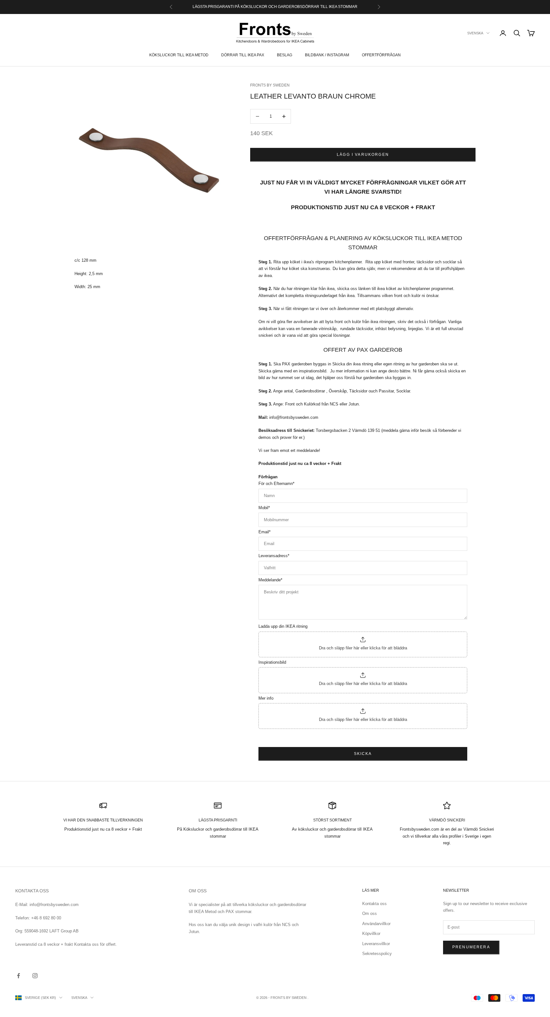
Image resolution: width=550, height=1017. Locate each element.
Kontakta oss (374, 903)
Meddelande (270, 580)
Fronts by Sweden (270, 85)
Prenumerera (471, 947)
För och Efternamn (276, 483)
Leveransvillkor (376, 943)
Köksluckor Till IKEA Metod (178, 55)
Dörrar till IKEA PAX (242, 55)
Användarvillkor (376, 923)
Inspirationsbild (272, 662)
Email (264, 531)
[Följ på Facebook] (18, 975)
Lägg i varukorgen (363, 154)
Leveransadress (273, 555)
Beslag (284, 55)
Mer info (265, 698)
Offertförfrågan (381, 55)
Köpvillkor (371, 933)
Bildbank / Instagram (327, 55)
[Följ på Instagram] (35, 975)
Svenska (475, 33)
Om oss (369, 913)
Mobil (264, 507)
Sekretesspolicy (377, 953)
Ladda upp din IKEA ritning (282, 626)
